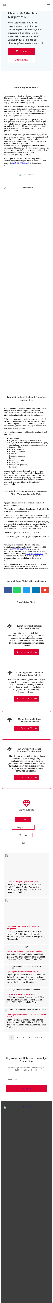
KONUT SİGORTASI (20, 163)
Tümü (23, 819)
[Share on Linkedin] (36, 590)
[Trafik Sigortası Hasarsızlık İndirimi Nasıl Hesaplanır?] (26, 921)
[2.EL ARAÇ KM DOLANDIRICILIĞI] (26, 997)
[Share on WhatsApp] (17, 590)
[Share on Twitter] (27, 590)
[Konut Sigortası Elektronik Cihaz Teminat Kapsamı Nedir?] (26, 1020)
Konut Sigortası (21, 77)
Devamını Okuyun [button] (28, 652)
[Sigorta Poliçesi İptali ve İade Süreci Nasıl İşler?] (26, 954)
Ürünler (23, 843)
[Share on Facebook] (8, 590)
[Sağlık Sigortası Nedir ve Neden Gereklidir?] (26, 976)
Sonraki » (38, 1037)
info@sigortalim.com (34, 554)
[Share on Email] (45, 590)
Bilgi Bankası (23, 827)
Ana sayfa (8, 77)
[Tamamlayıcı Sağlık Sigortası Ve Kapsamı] (26, 875)
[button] (21, 51)
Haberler (23, 835)
